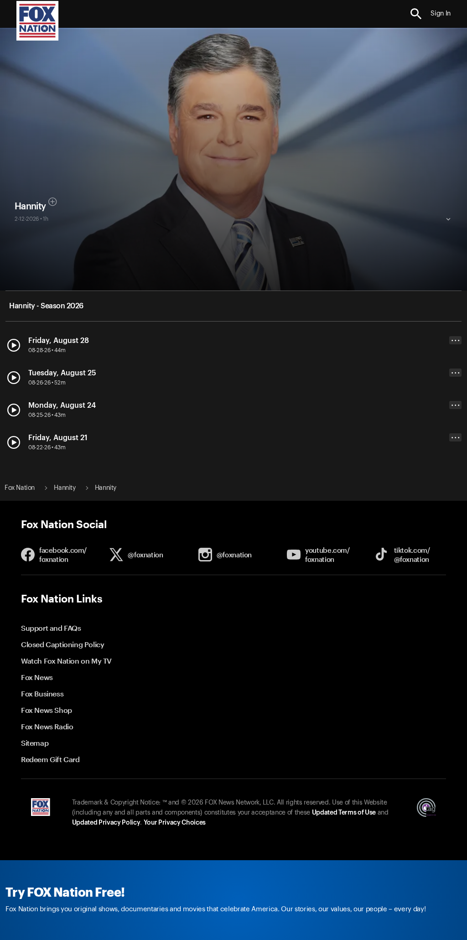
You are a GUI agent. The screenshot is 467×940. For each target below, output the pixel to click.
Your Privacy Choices (175, 823)
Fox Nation (20, 488)
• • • (455, 340)
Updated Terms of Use (344, 813)
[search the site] (416, 13)
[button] (416, 13)
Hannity (30, 206)
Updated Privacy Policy (106, 823)
